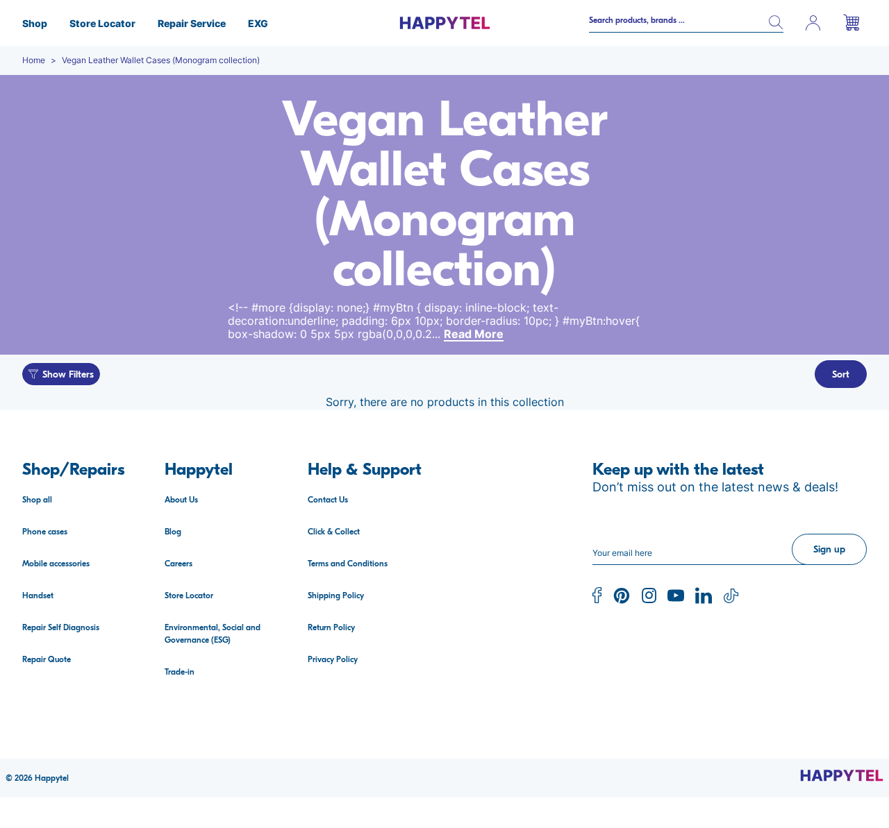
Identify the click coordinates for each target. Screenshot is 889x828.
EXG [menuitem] (258, 23)
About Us (181, 500)
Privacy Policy (333, 659)
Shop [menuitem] (34, 23)
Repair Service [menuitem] (192, 23)
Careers (178, 563)
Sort (840, 374)
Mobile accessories (56, 563)
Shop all (37, 500)
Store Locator (189, 595)
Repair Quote (46, 659)
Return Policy (331, 627)
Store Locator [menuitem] (102, 23)
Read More (474, 334)
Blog (173, 531)
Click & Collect (334, 531)
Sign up (829, 549)
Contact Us (328, 500)
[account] (813, 23)
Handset (37, 595)
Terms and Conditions (348, 563)
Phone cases (44, 531)
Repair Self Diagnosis (60, 627)
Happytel (52, 778)
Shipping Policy (336, 595)
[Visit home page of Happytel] (841, 775)
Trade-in (179, 672)
